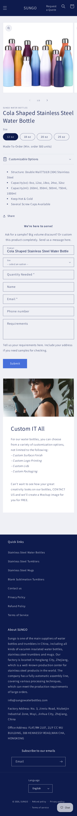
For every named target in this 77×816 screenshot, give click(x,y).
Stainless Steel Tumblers (23, 561)
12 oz (10, 137)
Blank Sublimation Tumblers (26, 579)
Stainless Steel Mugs (21, 570)
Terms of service (40, 807)
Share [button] (11, 216)
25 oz (61, 137)
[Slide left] (29, 100)
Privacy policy (57, 801)
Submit (15, 363)
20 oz (44, 137)
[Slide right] (47, 100)
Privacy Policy (16, 597)
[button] (5, 8)
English (37, 788)
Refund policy (39, 801)
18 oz (27, 137)
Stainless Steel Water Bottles (26, 552)
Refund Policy (16, 606)
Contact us (15, 588)
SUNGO (24, 801)
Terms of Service (18, 615)
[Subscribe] (61, 761)
